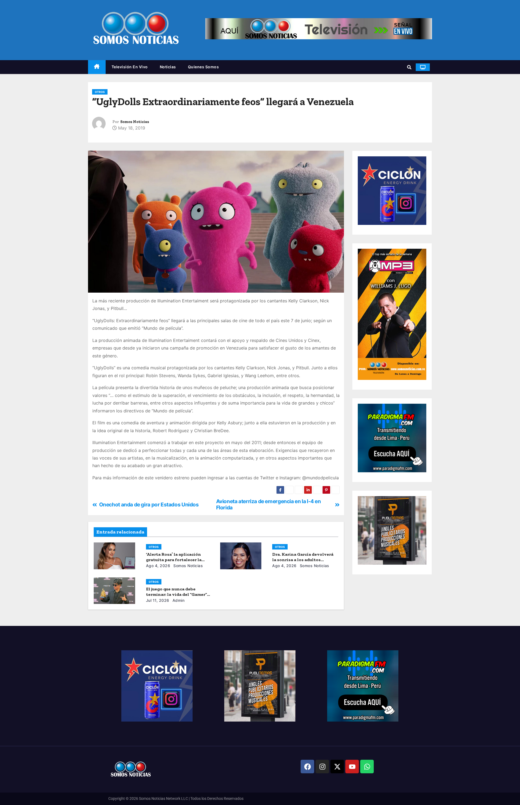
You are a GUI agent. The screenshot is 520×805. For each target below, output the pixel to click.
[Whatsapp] (367, 766)
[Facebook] (307, 766)
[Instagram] (322, 766)
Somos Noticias (134, 121)
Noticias (168, 66)
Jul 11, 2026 (157, 600)
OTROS (100, 91)
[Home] (97, 67)
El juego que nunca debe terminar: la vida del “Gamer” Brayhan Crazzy (176, 594)
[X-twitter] (337, 766)
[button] (409, 67)
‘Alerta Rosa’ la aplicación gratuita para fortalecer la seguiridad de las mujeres (174, 560)
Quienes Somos (203, 66)
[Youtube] (352, 766)
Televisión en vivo (130, 66)
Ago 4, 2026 (158, 565)
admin (177, 600)
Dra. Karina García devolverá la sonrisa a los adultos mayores (302, 560)
